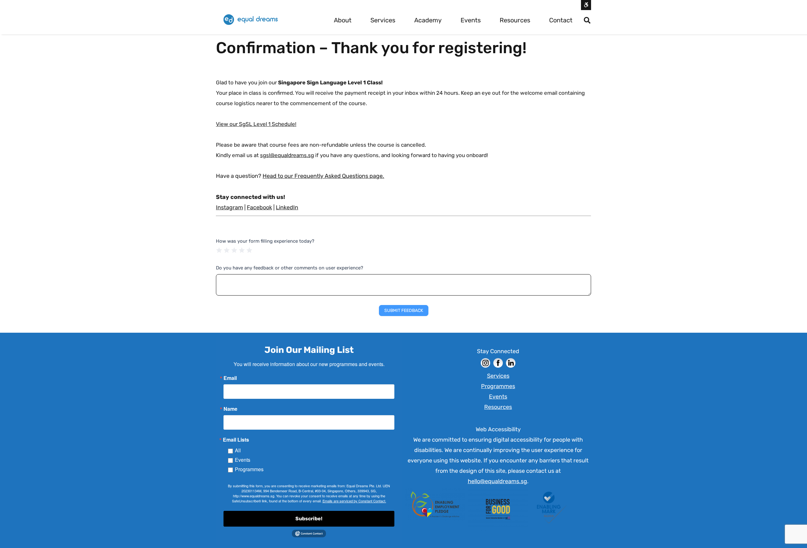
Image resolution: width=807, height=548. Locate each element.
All (238, 450)
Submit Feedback (403, 310)
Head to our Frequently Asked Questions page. (323, 175)
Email (230, 378)
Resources (515, 20)
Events (471, 20)
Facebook (259, 207)
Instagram (229, 207)
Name (230, 408)
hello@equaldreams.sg (497, 481)
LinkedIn (287, 207)
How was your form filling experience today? (265, 241)
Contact (560, 20)
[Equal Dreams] (250, 20)
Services (382, 20)
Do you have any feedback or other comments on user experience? (289, 268)
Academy (428, 20)
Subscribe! (308, 519)
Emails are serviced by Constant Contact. (354, 500)
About (342, 20)
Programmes (249, 469)
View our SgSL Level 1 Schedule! (256, 124)
